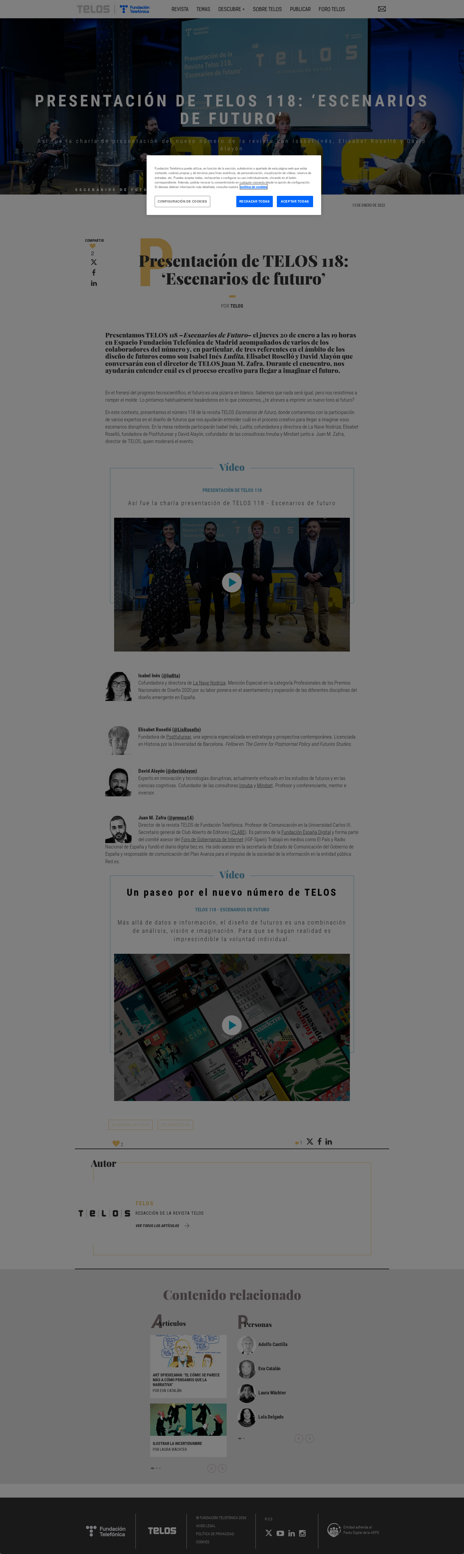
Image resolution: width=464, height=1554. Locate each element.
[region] (234, 185)
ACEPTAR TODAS (295, 201)
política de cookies (253, 187)
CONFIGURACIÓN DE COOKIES (182, 201)
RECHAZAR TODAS (254, 201)
